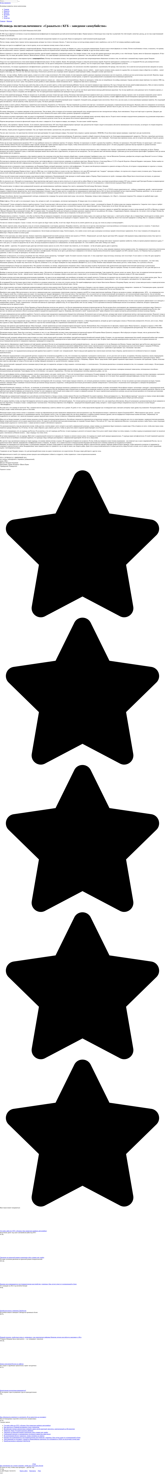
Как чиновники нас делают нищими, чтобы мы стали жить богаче (21, 1465)
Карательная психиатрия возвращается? (13, 1390)
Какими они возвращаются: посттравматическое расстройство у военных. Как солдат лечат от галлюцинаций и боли (38, 1284)
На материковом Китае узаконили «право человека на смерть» (24, 1436)
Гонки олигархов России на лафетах (12, 1364)
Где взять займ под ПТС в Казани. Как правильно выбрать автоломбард (23, 1231)
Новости (6, 11)
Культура (7, 18)
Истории (7, 14)
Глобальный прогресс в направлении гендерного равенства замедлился (27, 1434)
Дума (5, 16)
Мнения (6, 13)
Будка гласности (5, 3)
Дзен (39, 1471)
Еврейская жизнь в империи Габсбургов (13, 1310)
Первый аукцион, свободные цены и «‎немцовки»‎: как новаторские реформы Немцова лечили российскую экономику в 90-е (40, 1337)
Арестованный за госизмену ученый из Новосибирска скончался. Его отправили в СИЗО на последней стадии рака (42, 1439)
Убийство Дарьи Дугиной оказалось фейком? (18, 1430)
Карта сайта (24, 1471)
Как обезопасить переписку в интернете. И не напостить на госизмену (23, 1417)
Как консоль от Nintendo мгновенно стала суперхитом (21, 1427)
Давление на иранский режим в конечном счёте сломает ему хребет (22, 1257)
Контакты (32, 1471)
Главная (6, 9)
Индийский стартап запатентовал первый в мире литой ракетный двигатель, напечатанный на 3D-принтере (39, 1429)
